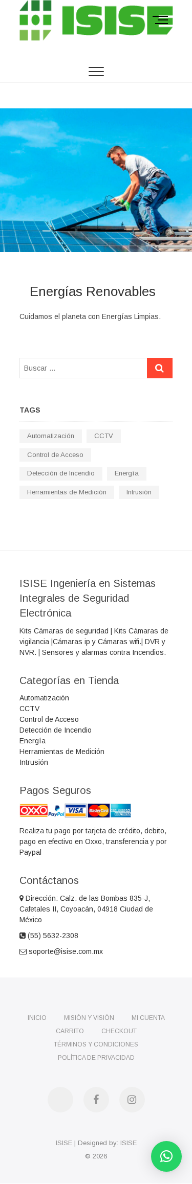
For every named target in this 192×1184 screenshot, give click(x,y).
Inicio (37, 1017)
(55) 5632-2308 (52, 935)
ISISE (64, 1143)
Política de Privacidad (96, 1057)
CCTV (103, 436)
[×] (166, 1156)
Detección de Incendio (61, 473)
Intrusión (139, 492)
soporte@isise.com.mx (65, 951)
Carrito (70, 1031)
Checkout (119, 1031)
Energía (127, 473)
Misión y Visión (89, 1017)
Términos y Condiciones (96, 1044)
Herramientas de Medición (66, 492)
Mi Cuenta (148, 1017)
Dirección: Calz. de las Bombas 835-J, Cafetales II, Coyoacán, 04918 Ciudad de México (86, 909)
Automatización (50, 436)
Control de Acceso (55, 455)
